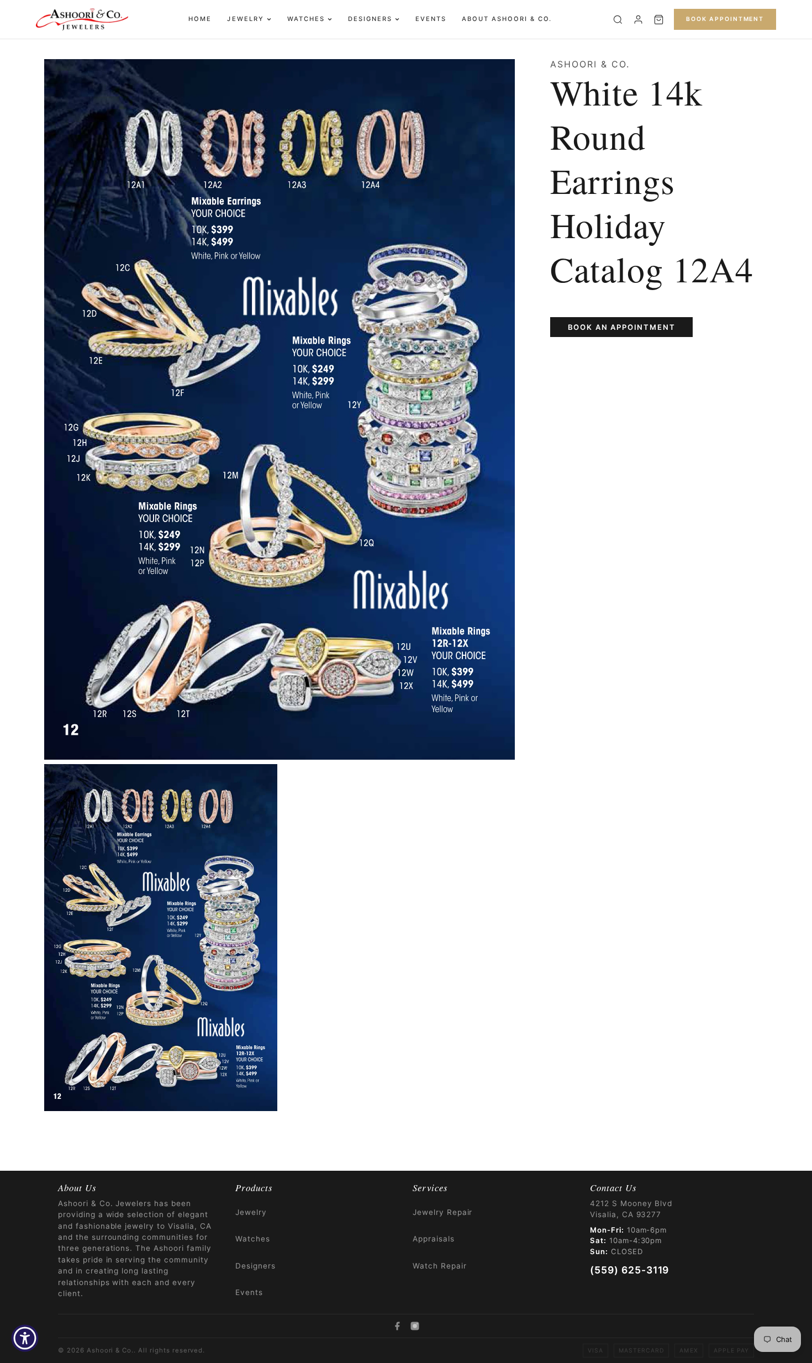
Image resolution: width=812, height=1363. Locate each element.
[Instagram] (415, 1326)
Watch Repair (440, 1265)
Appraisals (434, 1238)
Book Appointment (725, 19)
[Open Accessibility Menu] (25, 1338)
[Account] (638, 19)
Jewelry (245, 19)
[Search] (618, 19)
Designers (370, 19)
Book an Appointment (622, 327)
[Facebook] (397, 1326)
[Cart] (658, 19)
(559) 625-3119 (629, 1270)
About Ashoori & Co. (507, 19)
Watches (306, 19)
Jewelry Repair (442, 1212)
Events (430, 19)
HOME (200, 19)
